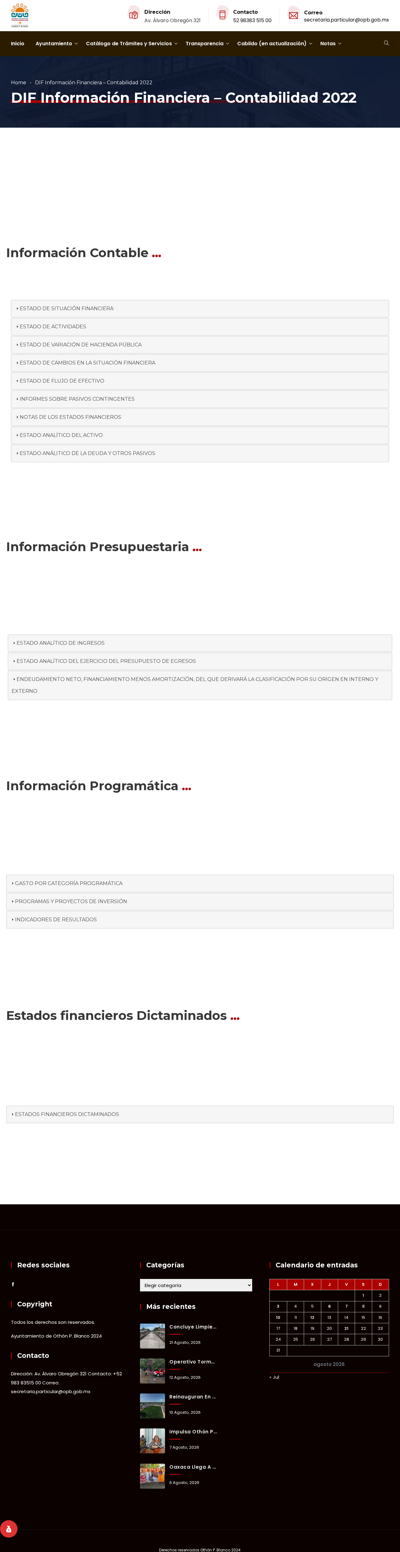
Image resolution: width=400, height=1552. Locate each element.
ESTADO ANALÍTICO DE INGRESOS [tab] (61, 643)
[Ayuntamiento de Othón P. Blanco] (20, 16)
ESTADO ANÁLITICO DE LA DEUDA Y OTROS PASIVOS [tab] (87, 453)
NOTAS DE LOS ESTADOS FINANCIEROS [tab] (70, 417)
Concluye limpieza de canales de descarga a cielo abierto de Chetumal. (193, 1327)
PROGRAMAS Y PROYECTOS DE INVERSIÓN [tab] (71, 901)
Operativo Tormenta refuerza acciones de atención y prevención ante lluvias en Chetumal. (193, 1362)
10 (278, 1317)
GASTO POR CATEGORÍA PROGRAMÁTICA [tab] (68, 883)
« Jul (274, 1377)
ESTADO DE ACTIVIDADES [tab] (53, 327)
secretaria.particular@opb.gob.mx (346, 19)
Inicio (17, 43)
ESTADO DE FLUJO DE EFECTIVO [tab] (62, 381)
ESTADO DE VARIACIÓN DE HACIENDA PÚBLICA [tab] (81, 345)
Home (18, 83)
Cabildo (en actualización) (272, 43)
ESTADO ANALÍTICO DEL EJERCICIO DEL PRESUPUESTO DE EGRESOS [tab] (106, 661)
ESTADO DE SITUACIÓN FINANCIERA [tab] (66, 308)
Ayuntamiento (54, 43)
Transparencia (204, 43)
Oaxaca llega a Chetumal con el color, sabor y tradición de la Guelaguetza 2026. (193, 1467)
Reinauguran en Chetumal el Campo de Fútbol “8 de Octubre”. (193, 1396)
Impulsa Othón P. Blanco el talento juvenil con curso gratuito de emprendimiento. (193, 1431)
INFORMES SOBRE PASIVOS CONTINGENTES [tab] (77, 399)
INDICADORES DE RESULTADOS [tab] (56, 920)
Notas (328, 43)
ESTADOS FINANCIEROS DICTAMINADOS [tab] (67, 1114)
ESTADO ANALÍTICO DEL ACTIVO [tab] (61, 435)
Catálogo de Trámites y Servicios (129, 43)
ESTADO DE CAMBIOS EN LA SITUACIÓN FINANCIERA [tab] (87, 363)
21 (346, 1328)
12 (312, 1317)
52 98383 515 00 (252, 20)
